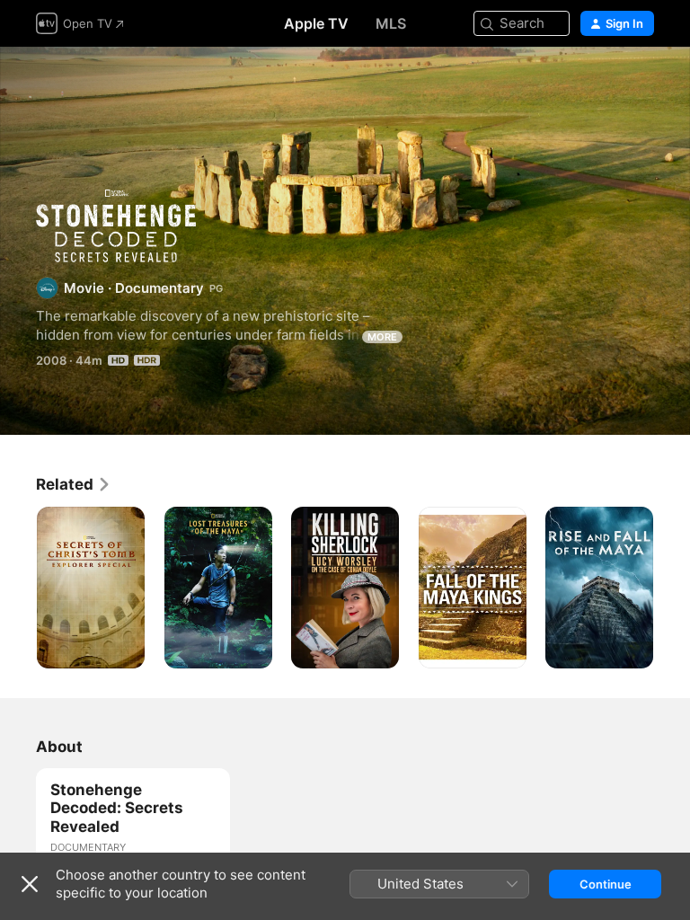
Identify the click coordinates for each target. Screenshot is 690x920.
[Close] (30, 884)
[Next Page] (672, 587)
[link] (73, 484)
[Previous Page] (18, 587)
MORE (382, 337)
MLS (391, 23)
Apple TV (316, 23)
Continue (605, 884)
